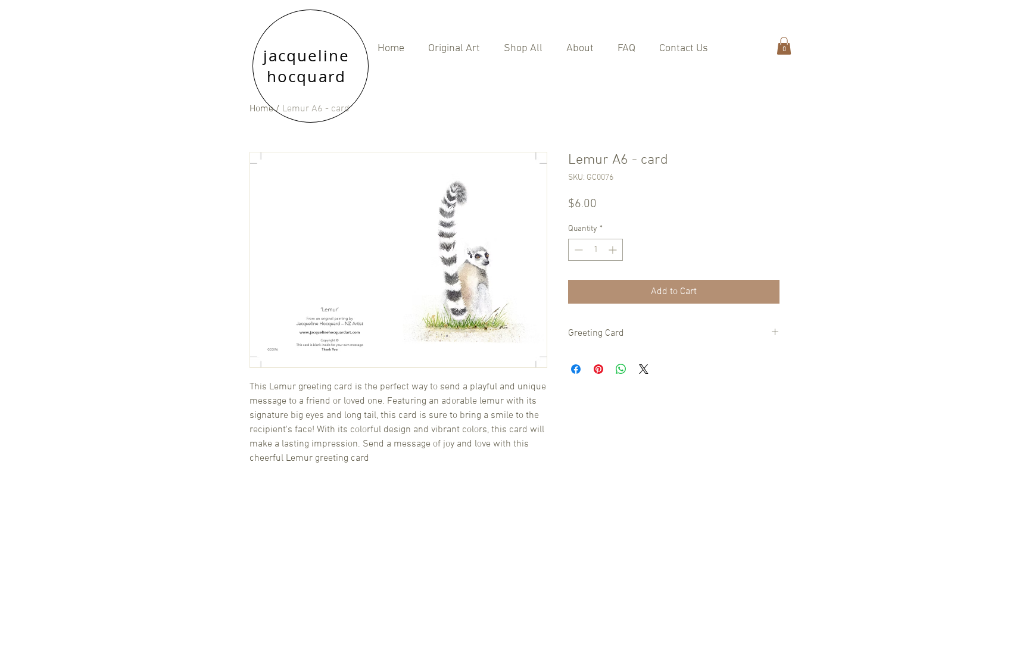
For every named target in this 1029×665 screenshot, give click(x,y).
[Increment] (613, 249)
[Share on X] (644, 369)
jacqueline (306, 55)
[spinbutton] (595, 249)
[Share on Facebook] (576, 369)
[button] (523, 49)
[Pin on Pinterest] (598, 369)
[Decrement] (577, 249)
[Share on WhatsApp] (621, 369)
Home (261, 109)
